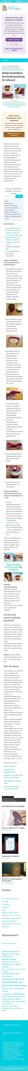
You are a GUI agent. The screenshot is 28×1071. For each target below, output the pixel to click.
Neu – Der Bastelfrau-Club (10, 899)
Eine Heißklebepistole (13, 251)
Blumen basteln (9, 959)
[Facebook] (17, 1)
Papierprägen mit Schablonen (10, 856)
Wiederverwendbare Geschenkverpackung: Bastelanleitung (12, 208)
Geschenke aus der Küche (13, 979)
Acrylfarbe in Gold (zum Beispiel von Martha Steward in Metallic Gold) (14, 233)
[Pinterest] (21, 1)
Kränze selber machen (11, 999)
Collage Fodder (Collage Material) (11, 965)
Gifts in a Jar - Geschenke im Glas (13, 989)
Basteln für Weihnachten (11, 777)
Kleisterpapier (21, 996)
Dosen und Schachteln (11, 789)
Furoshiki (5, 971)
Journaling (5, 996)
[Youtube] (19, 1)
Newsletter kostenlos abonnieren (14, 134)
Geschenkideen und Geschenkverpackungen (10, 799)
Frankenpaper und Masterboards (16, 969)
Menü (6, 60)
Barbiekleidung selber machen (11, 918)
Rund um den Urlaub (10, 1006)
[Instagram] (23, 1)
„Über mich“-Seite (16, 758)
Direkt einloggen (14, 44)
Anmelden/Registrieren (9, 943)
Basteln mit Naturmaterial (10, 912)
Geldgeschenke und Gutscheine (10, 975)
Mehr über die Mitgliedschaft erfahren (14, 49)
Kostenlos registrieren (14, 39)
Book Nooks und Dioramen (11, 962)
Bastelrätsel (5, 926)
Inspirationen (18, 994)
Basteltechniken (7, 957)
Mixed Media (6, 1001)
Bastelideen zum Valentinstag (13, 775)
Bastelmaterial (9, 203)
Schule (4, 910)
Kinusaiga (5, 901)
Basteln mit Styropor (10, 954)
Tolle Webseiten (18, 1008)
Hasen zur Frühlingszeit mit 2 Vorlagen (13, 828)
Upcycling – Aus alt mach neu (11, 915)
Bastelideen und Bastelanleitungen (12, 69)
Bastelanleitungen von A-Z (11, 1025)
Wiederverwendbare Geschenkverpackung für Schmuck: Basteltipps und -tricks (13, 215)
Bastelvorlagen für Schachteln (11, 924)
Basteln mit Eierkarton (10, 952)
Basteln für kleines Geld (9, 921)
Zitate (3, 1010)
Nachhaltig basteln (18, 1001)
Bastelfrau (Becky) (10, 766)
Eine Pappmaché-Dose (13, 228)
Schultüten (5, 907)
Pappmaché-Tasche (12, 523)
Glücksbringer (7, 994)
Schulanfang (6, 904)
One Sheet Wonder (7, 1003)
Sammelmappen (7, 1008)
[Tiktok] (25, 1)
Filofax (4, 969)
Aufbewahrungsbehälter (11, 786)
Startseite (4, 66)
